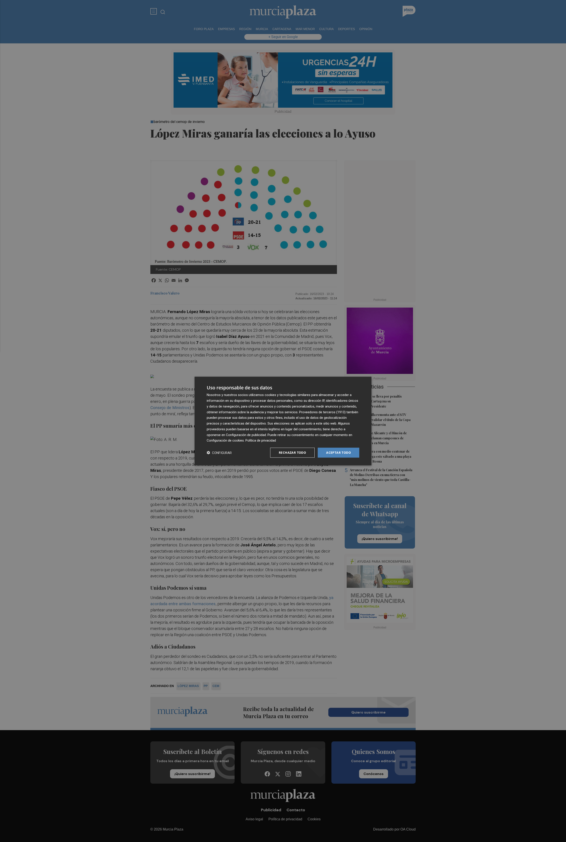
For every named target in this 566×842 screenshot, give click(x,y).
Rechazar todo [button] (292, 452)
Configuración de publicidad (246, 435)
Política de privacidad (260, 440)
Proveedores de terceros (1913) (322, 412)
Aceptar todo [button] (338, 452)
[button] (219, 452)
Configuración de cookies (225, 440)
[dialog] (283, 421)
